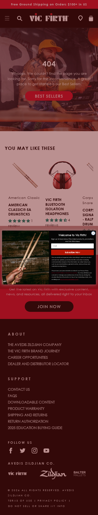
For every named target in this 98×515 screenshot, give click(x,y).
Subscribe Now (72, 252)
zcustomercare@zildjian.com (69, 279)
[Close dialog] (93, 233)
